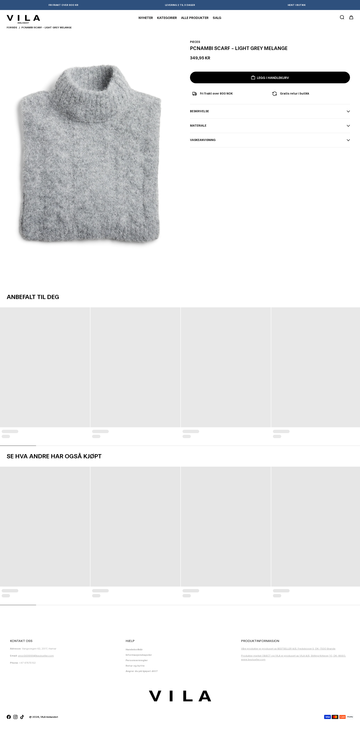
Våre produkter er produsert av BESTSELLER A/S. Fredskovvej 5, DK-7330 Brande (288, 648)
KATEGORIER (167, 18)
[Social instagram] (15, 717)
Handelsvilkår (134, 649)
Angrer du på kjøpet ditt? (142, 671)
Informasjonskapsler (139, 654)
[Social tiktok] (22, 717)
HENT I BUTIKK (297, 5)
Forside (12, 27)
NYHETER (146, 18)
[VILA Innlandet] (23, 18)
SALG (217, 18)
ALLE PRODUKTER (195, 18)
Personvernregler (137, 660)
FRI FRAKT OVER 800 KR (63, 5)
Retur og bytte (135, 665)
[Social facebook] (9, 717)
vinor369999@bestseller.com (36, 655)
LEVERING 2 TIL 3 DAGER (180, 5)
